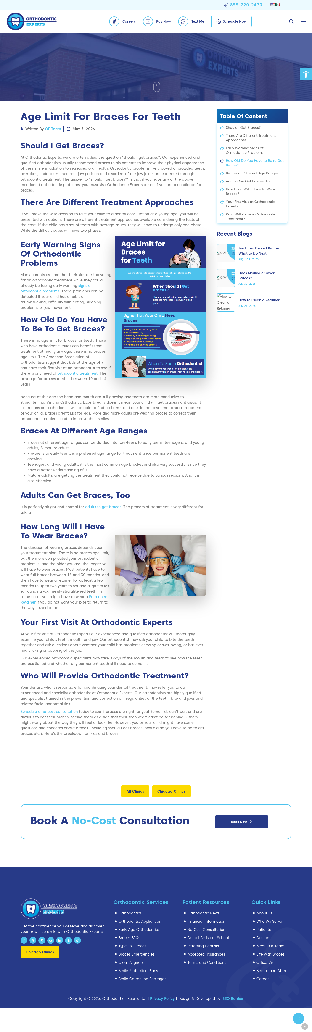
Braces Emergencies (136, 954)
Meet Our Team (270, 946)
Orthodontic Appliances (140, 921)
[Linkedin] (59, 940)
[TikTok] (77, 940)
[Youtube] (50, 940)
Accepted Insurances (206, 954)
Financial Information (206, 921)
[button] (306, 74)
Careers (129, 21)
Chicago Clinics (171, 791)
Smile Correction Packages (142, 979)
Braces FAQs (129, 938)
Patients (263, 929)
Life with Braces (270, 954)
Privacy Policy (162, 998)
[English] (272, 4)
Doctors (263, 938)
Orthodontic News (203, 913)
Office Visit (266, 962)
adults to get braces (103, 507)
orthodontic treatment (78, 373)
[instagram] (41, 940)
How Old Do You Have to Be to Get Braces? (255, 163)
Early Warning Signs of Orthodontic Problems (245, 150)
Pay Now (163, 21)
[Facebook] (24, 940)
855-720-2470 (246, 5)
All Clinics (135, 791)
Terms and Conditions (207, 962)
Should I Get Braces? (243, 128)
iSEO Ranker (232, 998)
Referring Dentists (203, 946)
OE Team (53, 129)
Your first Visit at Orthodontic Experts (250, 204)
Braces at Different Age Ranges (252, 173)
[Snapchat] (68, 940)
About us (264, 913)
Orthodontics (130, 913)
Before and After (271, 971)
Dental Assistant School (208, 938)
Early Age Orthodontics (139, 929)
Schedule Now (235, 21)
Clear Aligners (131, 962)
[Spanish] (277, 4)
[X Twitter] (32, 940)
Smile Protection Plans (138, 971)
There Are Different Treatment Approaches (251, 138)
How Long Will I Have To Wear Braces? (250, 191)
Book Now (239, 822)
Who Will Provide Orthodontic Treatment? (251, 216)
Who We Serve (269, 921)
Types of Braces (132, 946)
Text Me (197, 21)
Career (262, 979)
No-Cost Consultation (206, 929)
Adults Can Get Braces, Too (249, 181)
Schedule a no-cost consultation (49, 711)
